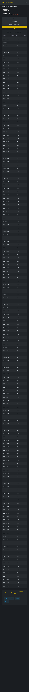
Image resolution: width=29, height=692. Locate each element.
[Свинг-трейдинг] (7, 2)
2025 (12, 598)
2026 (6, 598)
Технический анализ (14, 24)
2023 (6, 601)
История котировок (14, 27)
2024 (17, 598)
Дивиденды (14, 21)
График (14, 18)
